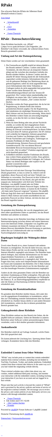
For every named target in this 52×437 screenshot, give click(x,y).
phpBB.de (29, 414)
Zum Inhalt (5, 18)
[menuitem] (9, 27)
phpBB (14, 410)
